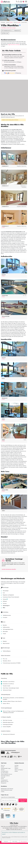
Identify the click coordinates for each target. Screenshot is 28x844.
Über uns (3, 765)
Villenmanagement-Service (6, 774)
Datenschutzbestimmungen (6, 790)
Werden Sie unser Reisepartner (4, 782)
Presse (2, 778)
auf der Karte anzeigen (11, 27)
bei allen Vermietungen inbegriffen (9, 569)
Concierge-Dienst (4, 771)
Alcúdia (16, 771)
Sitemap (2, 769)
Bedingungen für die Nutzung (7, 788)
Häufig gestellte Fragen (6, 768)
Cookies (2, 791)
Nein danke (15, 841)
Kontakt (2, 766)
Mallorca (16, 766)
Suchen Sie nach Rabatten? (22, 800)
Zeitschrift (3, 777)
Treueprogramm (4, 780)
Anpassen (6, 841)
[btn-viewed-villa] (20, 1)
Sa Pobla (4, 27)
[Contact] (16, 1)
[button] (14, 125)
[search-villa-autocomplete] (18, 1)
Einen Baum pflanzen (5, 775)
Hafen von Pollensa (19, 769)
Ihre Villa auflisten (4, 772)
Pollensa (16, 768)
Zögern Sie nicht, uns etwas (14, 44)
